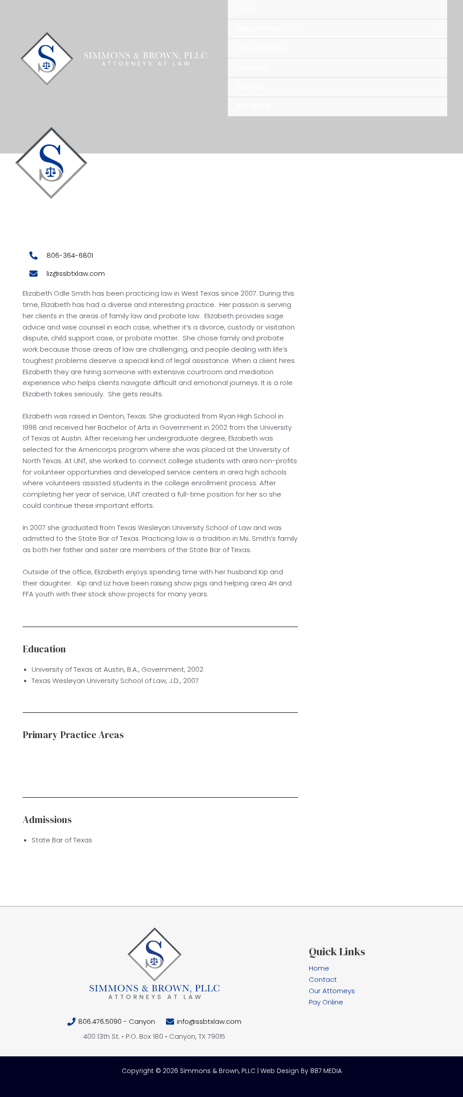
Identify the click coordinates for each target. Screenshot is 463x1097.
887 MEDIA (326, 1070)
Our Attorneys (332, 990)
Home (319, 968)
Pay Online (326, 1002)
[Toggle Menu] (432, 29)
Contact (323, 979)
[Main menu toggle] (444, 162)
